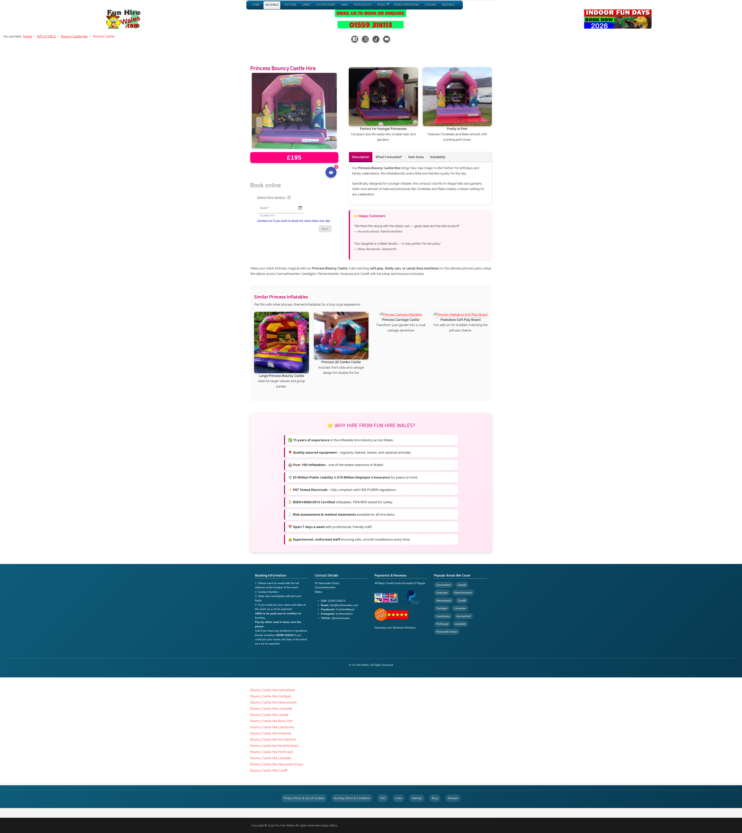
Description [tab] (360, 157)
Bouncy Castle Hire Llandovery (272, 727)
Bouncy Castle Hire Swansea (270, 733)
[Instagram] (365, 39)
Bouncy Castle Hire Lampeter (271, 708)
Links (398, 798)
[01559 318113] (371, 24)
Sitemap (417, 798)
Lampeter (460, 608)
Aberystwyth (443, 600)
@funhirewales (341, 618)
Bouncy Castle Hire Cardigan (270, 696)
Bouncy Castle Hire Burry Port (271, 721)
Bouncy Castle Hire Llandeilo (270, 758)
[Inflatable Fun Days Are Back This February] (618, 19)
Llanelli (462, 584)
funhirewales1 (344, 613)
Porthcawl (442, 623)
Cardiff (462, 600)
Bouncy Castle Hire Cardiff (268, 770)
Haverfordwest (463, 592)
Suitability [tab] (437, 157)
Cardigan (442, 608)
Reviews (453, 798)
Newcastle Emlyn (446, 631)
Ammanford (463, 616)
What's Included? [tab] (388, 157)
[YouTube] (386, 39)
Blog (435, 798)
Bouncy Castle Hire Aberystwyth (273, 702)
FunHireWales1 (345, 609)
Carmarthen (443, 584)
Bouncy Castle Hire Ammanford (273, 739)
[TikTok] (376, 39)
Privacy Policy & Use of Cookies (304, 798)
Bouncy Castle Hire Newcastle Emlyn (276, 764)
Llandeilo (460, 623)
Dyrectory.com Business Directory (395, 627)
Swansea (442, 592)
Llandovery (443, 616)
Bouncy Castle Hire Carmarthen (272, 690)
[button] (382, 5)
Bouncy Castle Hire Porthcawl (271, 752)
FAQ (382, 798)
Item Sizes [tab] (416, 157)
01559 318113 (336, 600)
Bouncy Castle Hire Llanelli (269, 715)
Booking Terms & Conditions (352, 798)
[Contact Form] (370, 13)
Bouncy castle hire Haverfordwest (274, 746)
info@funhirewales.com (344, 605)
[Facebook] (354, 39)
